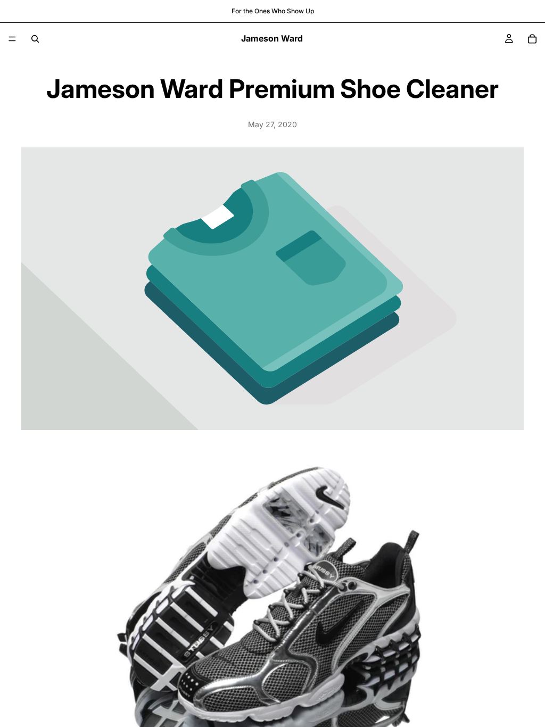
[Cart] (532, 39)
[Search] (35, 39)
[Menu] (12, 39)
